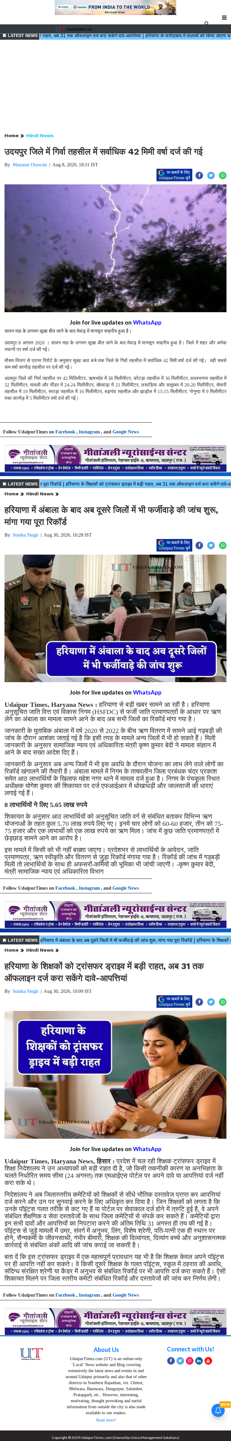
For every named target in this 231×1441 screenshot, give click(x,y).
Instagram (89, 431)
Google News (125, 431)
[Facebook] (171, 1361)
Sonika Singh (25, 534)
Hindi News (40, 135)
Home (12, 135)
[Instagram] (189, 1361)
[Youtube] (208, 1361)
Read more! (106, 1420)
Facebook (65, 431)
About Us (106, 1349)
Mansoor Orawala (30, 164)
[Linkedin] (199, 1361)
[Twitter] (180, 1361)
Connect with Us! (190, 1349)
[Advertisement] (115, 87)
